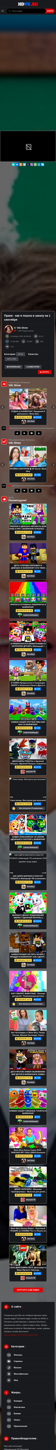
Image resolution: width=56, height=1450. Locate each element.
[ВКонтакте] (17, 164)
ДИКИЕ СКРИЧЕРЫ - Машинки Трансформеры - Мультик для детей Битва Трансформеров (28, 1191)
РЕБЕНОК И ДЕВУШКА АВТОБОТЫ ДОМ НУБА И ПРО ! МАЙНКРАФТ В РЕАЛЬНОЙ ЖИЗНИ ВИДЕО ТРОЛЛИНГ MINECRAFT (28, 528)
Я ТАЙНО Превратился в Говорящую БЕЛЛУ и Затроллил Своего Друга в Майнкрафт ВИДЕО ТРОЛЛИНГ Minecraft (28, 685)
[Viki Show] (23, 422)
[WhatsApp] (35, 164)
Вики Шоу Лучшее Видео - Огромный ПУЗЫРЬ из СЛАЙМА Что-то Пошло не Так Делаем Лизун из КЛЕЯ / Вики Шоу (28, 1230)
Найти (50, 11)
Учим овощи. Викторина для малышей (28, 800)
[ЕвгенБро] (23, 537)
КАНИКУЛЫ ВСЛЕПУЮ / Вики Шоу (28, 469)
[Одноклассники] (20, 164)
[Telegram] (24, 164)
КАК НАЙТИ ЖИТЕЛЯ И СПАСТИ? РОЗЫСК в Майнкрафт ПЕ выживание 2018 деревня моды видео (28, 878)
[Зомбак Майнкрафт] (20, 616)
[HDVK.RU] (28, 3)
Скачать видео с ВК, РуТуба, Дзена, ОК (20, 1335)
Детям (20, 354)
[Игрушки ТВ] (22, 772)
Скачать (45, 372)
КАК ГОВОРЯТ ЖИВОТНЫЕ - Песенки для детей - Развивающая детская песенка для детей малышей (28, 995)
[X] (28, 164)
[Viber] (31, 164)
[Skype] (42, 164)
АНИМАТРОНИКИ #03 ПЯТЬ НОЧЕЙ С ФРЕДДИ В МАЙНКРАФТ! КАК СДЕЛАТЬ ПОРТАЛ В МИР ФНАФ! (28, 956)
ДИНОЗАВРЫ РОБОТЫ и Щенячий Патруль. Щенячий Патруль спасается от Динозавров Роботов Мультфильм (28, 763)
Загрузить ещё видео (28, 1290)
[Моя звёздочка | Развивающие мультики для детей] (13, 809)
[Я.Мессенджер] (13, 164)
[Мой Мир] (39, 164)
